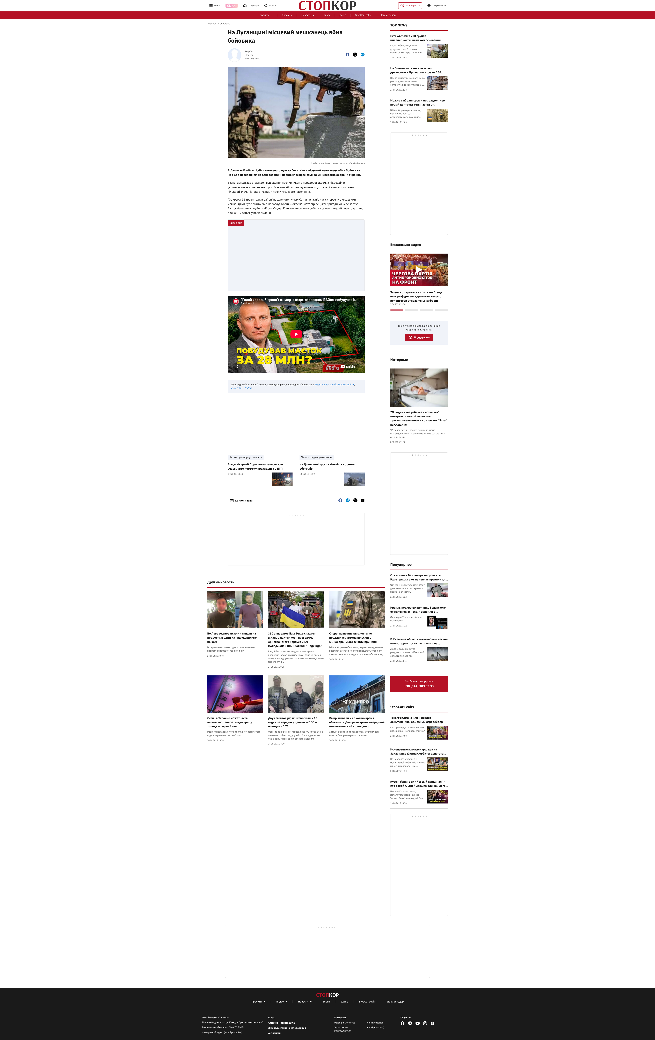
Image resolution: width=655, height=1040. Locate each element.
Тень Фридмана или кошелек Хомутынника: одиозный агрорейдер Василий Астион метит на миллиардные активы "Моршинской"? (418, 724)
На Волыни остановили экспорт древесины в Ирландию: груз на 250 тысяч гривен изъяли (415, 72)
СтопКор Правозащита (281, 1023)
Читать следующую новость (316, 457)
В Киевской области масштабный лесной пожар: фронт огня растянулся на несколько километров (419, 643)
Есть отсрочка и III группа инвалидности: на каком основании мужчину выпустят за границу (415, 40)
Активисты (274, 1033)
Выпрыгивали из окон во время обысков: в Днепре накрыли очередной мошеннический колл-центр (357, 722)
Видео (285, 15)
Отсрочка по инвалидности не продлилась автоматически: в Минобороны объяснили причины (353, 637)
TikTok (247, 388)
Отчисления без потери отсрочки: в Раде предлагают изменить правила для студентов (418, 579)
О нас (271, 1017)
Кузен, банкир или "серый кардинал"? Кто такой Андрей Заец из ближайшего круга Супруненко (417, 786)
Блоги (327, 15)
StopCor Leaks (362, 15)
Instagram (236, 388)
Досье (342, 15)
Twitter (350, 384)
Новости (306, 15)
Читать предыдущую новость (245, 457)
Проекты (264, 15)
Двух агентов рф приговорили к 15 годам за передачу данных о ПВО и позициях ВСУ (292, 722)
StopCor (249, 51)
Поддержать (413, 5)
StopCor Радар (388, 15)
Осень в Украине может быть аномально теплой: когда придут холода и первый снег (230, 722)
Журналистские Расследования (287, 1028)
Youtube (341, 384)
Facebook (331, 384)
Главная (212, 23)
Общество (225, 23)
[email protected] (233, 1032)
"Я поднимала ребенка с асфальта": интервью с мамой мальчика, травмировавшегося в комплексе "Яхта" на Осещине (418, 418)
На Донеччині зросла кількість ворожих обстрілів (328, 466)
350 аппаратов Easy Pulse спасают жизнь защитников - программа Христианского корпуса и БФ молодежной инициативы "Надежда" (295, 639)
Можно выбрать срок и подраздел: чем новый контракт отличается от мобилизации (417, 104)
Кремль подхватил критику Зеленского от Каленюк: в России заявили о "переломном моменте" (418, 612)
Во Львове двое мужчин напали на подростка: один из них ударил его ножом (232, 637)
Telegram (320, 384)
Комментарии (243, 501)
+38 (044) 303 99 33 (419, 686)
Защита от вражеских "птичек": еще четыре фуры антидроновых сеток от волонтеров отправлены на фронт (416, 296)
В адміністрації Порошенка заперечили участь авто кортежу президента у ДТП (255, 466)
